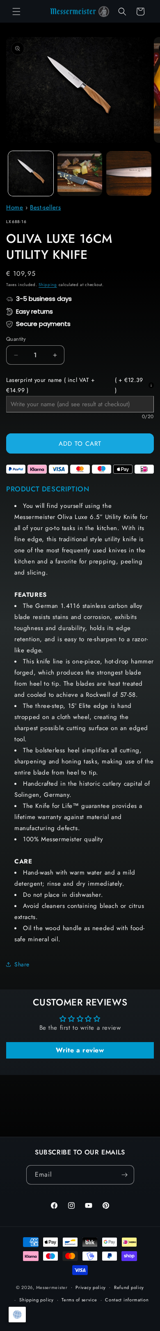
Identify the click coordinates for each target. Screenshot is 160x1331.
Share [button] (22, 964)
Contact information (127, 1299)
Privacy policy (90, 1287)
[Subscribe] (125, 1174)
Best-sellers (45, 207)
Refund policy (129, 1287)
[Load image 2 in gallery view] (80, 173)
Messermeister (52, 1287)
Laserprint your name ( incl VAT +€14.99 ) (74, 385)
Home (14, 207)
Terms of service (79, 1299)
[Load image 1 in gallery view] (30, 173)
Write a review (80, 1050)
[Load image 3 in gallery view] (128, 173)
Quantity (16, 339)
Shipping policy (36, 1299)
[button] (16, 11)
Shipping (48, 285)
